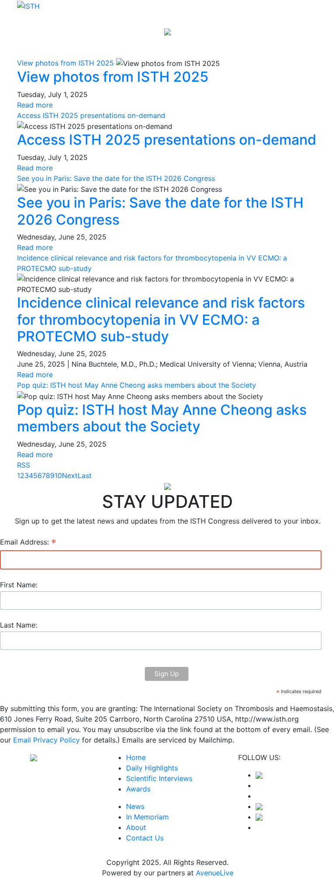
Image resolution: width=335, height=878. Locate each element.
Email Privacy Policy (46, 740)
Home (136, 757)
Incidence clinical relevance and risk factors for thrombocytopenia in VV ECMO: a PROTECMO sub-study (161, 319)
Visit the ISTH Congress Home (167, 16)
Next (70, 475)
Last (85, 475)
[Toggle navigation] (306, 45)
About (136, 827)
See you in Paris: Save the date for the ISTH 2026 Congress (116, 178)
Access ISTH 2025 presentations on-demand (91, 115)
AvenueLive (214, 872)
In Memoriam (147, 816)
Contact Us (145, 837)
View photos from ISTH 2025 (65, 63)
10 (58, 475)
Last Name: (18, 625)
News (135, 806)
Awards (138, 788)
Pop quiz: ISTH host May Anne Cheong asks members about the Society (136, 385)
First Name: (19, 584)
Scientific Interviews (159, 778)
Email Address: (28, 543)
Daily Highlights (152, 767)
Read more (35, 105)
